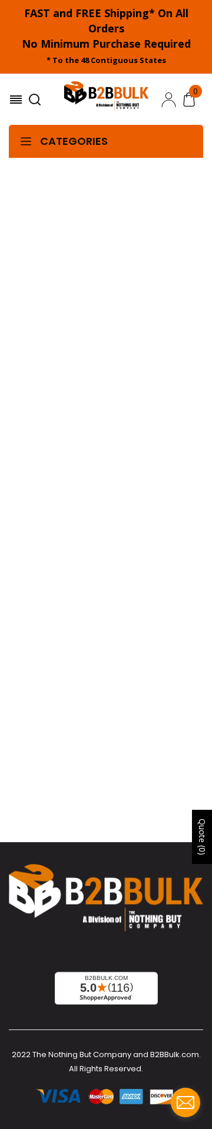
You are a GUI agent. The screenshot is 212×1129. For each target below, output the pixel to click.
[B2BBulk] (106, 99)
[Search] (36, 99)
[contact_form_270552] (185, 1102)
